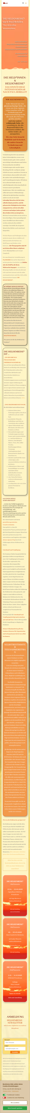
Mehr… (24, 398)
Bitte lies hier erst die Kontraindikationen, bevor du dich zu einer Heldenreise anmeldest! (15, 864)
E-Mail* (6, 1046)
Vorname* (7, 1040)
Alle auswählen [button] (15, 1102)
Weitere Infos (7, 1091)
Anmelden (15, 1052)
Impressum (15, 1091)
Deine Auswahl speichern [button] (15, 1108)
